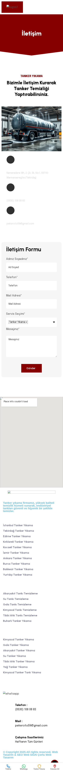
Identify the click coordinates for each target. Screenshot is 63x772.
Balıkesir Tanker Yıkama (18, 569)
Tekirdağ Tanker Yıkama (18, 530)
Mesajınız (13, 329)
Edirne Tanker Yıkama (17, 536)
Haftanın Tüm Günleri (29, 741)
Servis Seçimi (15, 314)
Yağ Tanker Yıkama (15, 667)
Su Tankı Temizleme (15, 599)
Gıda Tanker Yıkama (16, 645)
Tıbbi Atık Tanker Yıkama (19, 661)
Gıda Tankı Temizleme (17, 604)
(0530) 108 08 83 (25, 709)
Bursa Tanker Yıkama (16, 563)
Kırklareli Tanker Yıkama (18, 541)
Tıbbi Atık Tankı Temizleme (20, 615)
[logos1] (12, 7)
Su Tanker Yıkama (14, 656)
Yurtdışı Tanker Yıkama (17, 574)
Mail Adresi (14, 295)
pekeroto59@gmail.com (31, 725)
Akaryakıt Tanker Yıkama (19, 650)
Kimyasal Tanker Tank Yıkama (22, 672)
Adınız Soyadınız (17, 259)
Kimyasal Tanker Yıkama (18, 639)
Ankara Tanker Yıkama (17, 558)
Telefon (12, 277)
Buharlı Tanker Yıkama (17, 621)
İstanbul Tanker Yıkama (18, 525)
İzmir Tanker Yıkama (16, 552)
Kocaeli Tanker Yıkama (17, 547)
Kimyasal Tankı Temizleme (20, 610)
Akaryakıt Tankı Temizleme (20, 593)
